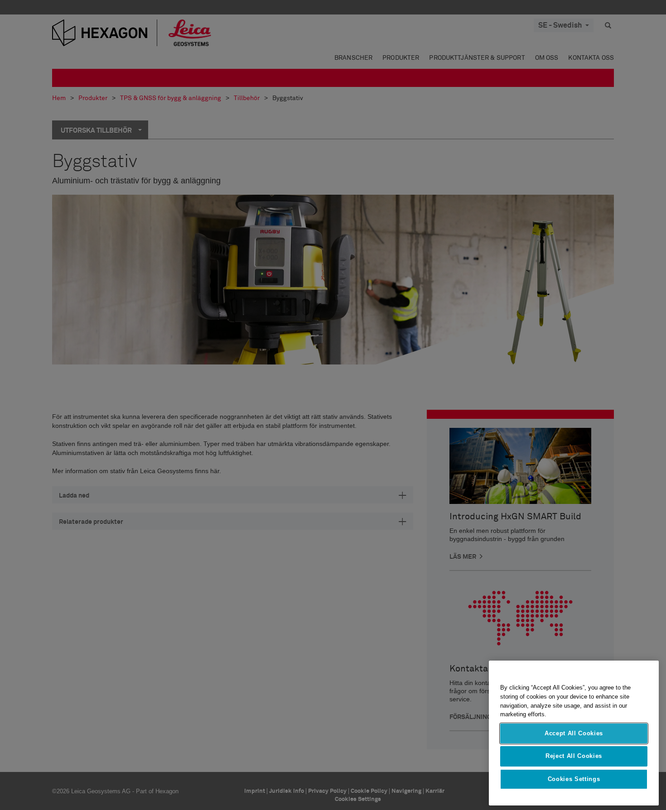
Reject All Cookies (573, 755)
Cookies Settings (574, 779)
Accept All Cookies (574, 733)
